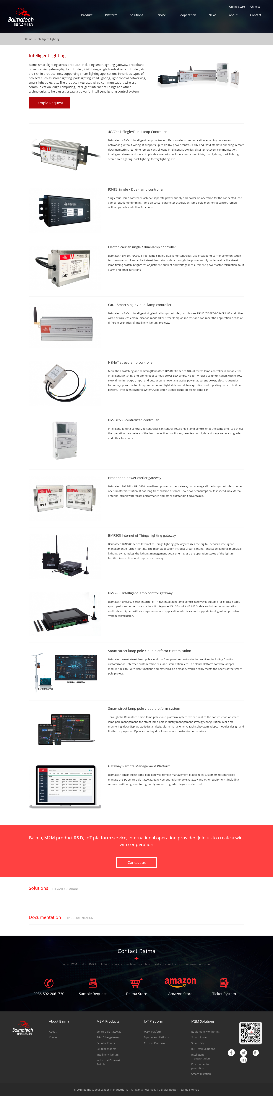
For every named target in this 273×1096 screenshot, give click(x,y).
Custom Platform (154, 1043)
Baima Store (136, 993)
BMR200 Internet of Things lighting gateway (142, 535)
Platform (111, 15)
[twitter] (243, 1052)
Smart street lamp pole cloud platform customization (149, 651)
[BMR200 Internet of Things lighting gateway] (65, 556)
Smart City (197, 1043)
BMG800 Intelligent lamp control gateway (140, 593)
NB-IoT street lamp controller (131, 362)
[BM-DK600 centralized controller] (65, 440)
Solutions (136, 15)
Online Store (237, 6)
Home (28, 39)
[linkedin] (243, 1059)
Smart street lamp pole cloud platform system (144, 708)
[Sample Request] (93, 982)
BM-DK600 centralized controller (133, 420)
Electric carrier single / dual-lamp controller (142, 247)
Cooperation (187, 15)
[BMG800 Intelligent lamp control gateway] (65, 613)
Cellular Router (106, 1043)
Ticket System (224, 993)
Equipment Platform (156, 1037)
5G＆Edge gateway (108, 1037)
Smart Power (199, 1037)
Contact (255, 15)
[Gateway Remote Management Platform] (65, 786)
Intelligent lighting (48, 39)
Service (161, 15)
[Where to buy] (136, 982)
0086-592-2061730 (48, 993)
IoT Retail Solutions (203, 1049)
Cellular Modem (106, 1049)
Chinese (255, 6)
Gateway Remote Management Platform (139, 766)
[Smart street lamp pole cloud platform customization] (65, 671)
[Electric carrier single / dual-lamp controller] (65, 267)
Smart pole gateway (109, 1031)
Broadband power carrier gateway (134, 477)
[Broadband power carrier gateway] (65, 498)
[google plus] (255, 1052)
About (233, 15)
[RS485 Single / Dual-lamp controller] (65, 210)
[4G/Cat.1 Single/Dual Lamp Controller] (65, 152)
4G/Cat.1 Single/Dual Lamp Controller (137, 131)
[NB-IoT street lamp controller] (65, 383)
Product (86, 15)
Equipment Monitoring (205, 1031)
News (212, 15)
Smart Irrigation (201, 1074)
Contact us (136, 862)
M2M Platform (153, 1031)
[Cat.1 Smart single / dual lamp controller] (65, 325)
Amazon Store (180, 993)
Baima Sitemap (190, 1089)
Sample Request (49, 102)
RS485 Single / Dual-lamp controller (136, 189)
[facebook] (231, 1052)
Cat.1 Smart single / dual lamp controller (139, 304)
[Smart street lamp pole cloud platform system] (65, 729)
